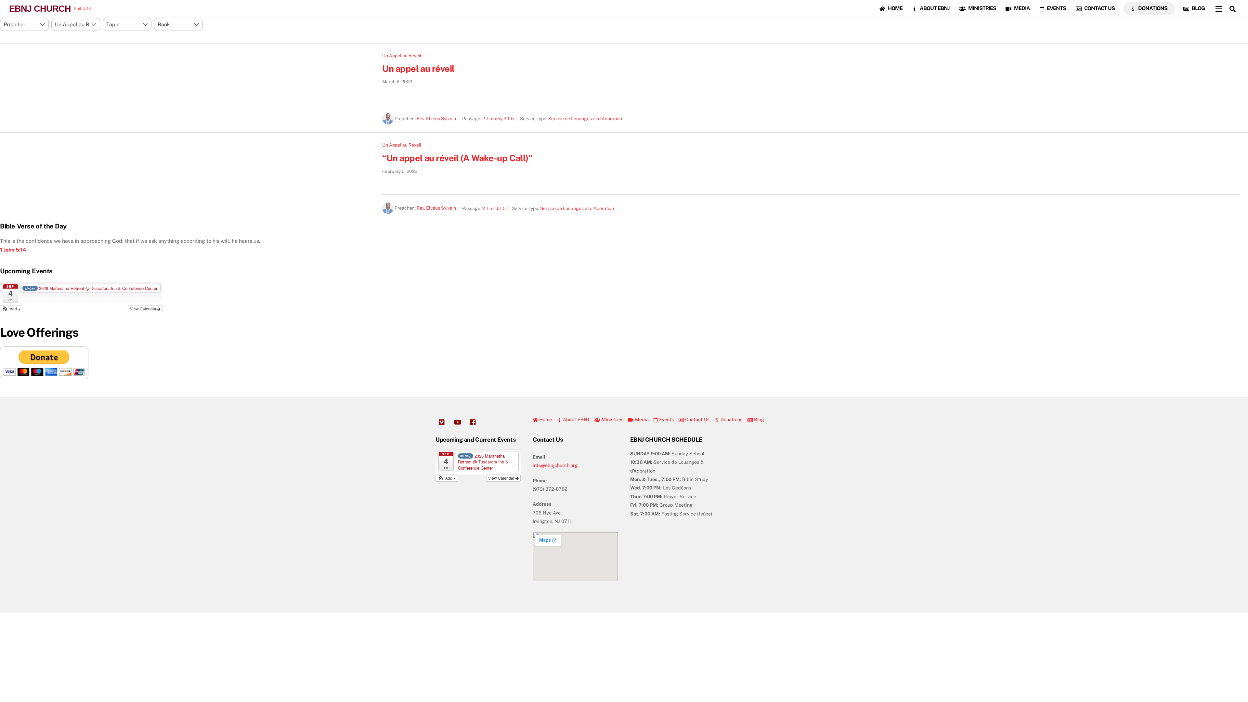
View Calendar (143, 308)
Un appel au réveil (418, 68)
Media (1021, 8)
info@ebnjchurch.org (555, 465)
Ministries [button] (611, 419)
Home (895, 8)
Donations (1152, 8)
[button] (11, 309)
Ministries (981, 8)
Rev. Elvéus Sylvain (436, 118)
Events (1056, 8)
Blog (1198, 8)
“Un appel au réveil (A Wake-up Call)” (457, 158)
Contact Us (1099, 8)
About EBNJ (934, 8)
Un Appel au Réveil (401, 55)
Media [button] (641, 419)
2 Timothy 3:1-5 (498, 118)
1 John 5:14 (13, 250)
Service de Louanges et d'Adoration (585, 118)
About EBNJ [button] (575, 419)
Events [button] (666, 419)
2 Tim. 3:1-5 (494, 208)
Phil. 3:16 (82, 8)
